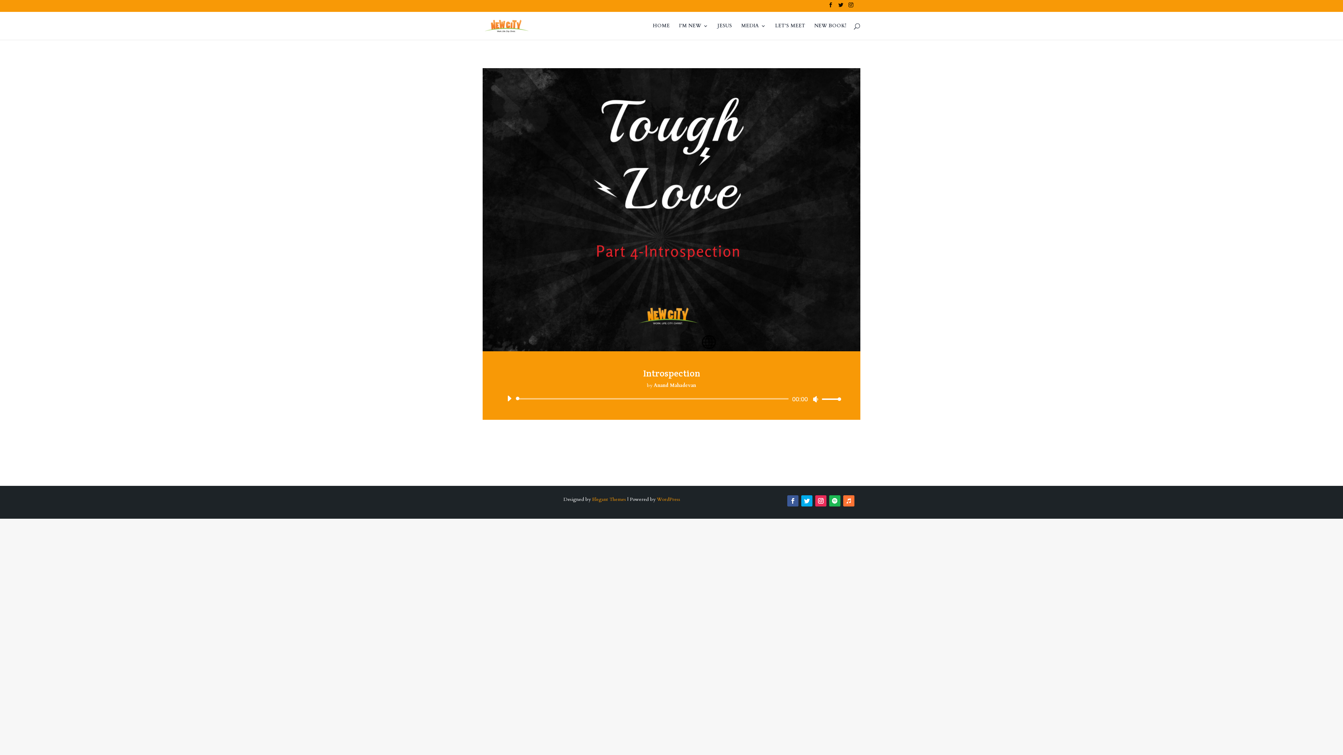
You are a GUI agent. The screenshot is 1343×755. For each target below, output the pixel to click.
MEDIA (750, 26)
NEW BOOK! (830, 26)
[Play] (509, 398)
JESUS (724, 26)
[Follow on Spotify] (834, 500)
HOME (661, 26)
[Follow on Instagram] (820, 500)
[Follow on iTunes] (848, 500)
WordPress (668, 499)
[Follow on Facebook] (792, 500)
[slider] (829, 399)
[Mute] (815, 399)
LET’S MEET (790, 26)
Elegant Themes (609, 499)
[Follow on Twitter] (806, 500)
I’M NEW (690, 26)
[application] (671, 398)
